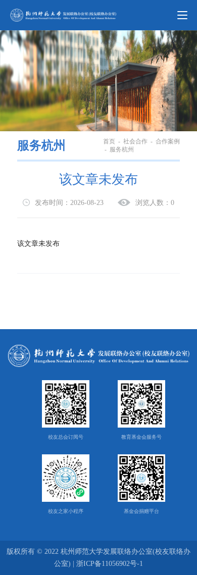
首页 (109, 141)
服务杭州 (41, 145)
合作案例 (168, 141)
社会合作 (135, 141)
